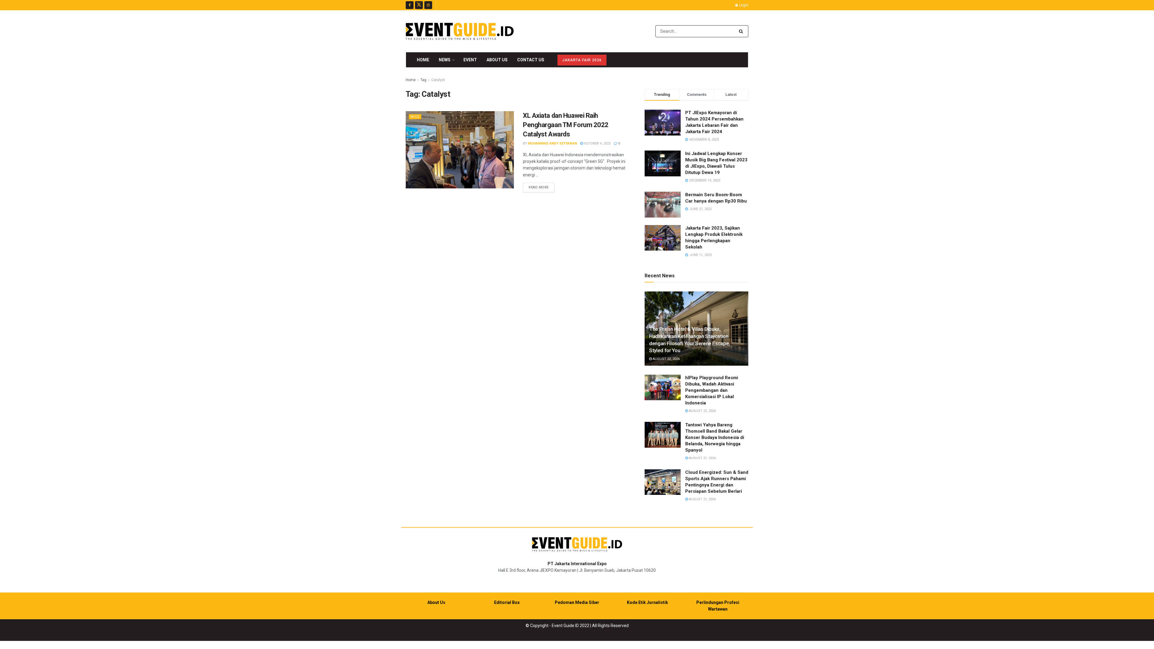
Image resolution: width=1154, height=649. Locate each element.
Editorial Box (507, 602)
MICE (415, 117)
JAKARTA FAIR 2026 (582, 60)
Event (470, 59)
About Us (497, 59)
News (444, 59)
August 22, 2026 (666, 359)
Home (423, 59)
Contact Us (530, 59)
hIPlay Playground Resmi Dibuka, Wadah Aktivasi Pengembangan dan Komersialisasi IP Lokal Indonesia (711, 390)
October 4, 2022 (597, 143)
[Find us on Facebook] (410, 5)
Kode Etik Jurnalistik (647, 602)
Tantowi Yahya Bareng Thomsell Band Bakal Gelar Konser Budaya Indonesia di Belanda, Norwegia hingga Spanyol (714, 437)
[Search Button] (742, 31)
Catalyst (438, 80)
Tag (423, 80)
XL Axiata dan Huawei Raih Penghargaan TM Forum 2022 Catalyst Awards (566, 125)
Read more (541, 187)
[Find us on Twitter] (419, 5)
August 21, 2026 (702, 458)
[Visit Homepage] (460, 31)
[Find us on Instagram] (428, 5)
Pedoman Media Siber (577, 602)
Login (743, 5)
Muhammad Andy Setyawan (552, 143)
